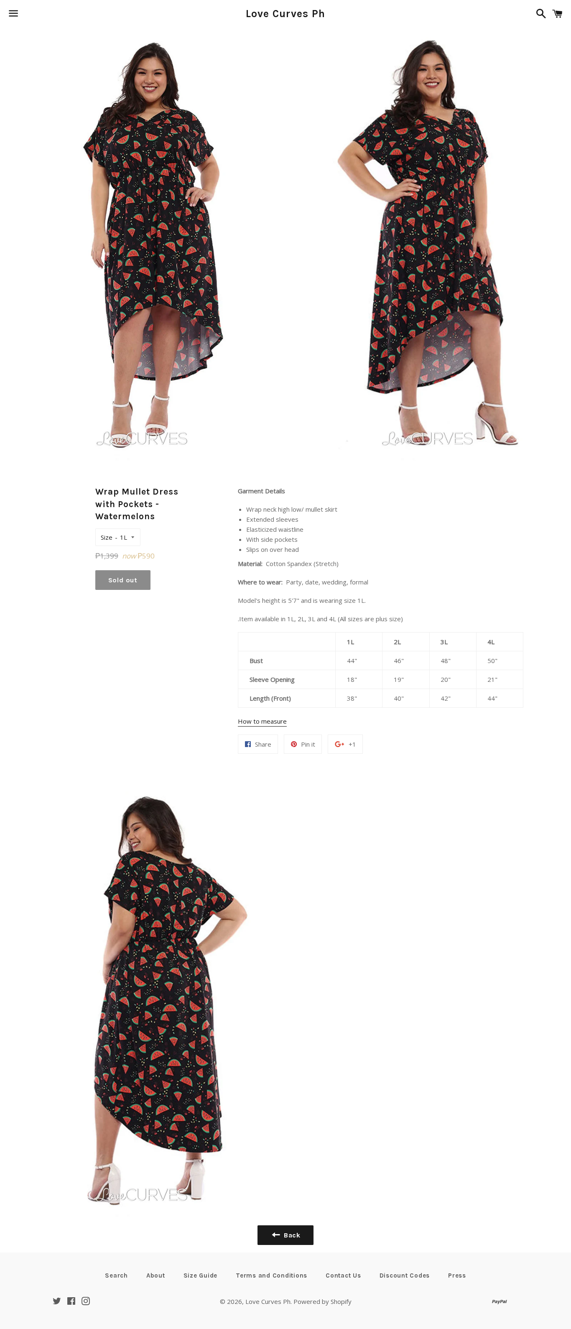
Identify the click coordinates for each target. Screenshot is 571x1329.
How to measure (262, 721)
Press (457, 1275)
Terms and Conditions (271, 1275)
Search (116, 1275)
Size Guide (201, 1275)
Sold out (123, 580)
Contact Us (343, 1275)
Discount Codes (405, 1275)
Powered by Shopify (322, 1301)
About (155, 1275)
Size (106, 537)
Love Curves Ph (286, 14)
